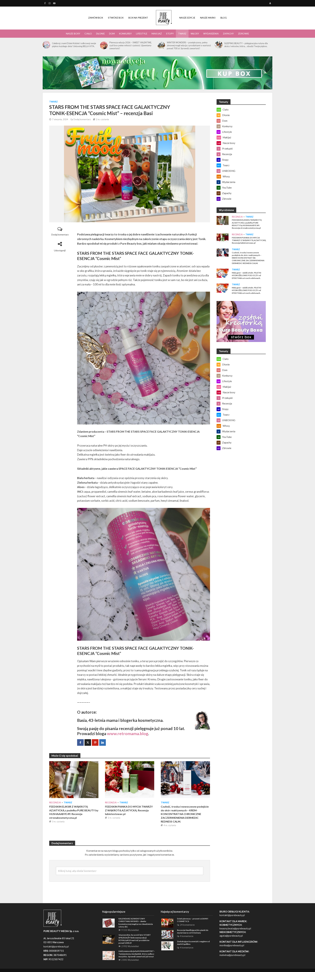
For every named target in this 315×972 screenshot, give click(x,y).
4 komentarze (186, 936)
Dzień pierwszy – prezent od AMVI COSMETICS (192, 919)
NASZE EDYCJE (187, 17)
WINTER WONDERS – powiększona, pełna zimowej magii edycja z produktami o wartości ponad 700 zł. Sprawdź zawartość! (189, 45)
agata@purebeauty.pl (231, 935)
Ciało (88, 33)
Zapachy (228, 33)
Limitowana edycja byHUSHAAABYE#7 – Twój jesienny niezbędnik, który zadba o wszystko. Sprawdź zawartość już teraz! (136, 954)
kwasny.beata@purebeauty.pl (235, 928)
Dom (112, 33)
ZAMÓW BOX (95, 17)
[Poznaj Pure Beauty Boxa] (157, 72)
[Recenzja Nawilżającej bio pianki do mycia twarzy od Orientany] (167, 934)
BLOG (223, 17)
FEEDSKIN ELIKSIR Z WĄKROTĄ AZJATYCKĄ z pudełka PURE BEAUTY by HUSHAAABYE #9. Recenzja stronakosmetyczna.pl (73, 812)
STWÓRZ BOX (116, 17)
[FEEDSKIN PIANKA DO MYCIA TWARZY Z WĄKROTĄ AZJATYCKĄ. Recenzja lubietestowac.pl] (129, 779)
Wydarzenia (211, 33)
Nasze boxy (73, 33)
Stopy (170, 33)
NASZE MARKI (208, 17)
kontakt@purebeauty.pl (232, 915)
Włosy (195, 33)
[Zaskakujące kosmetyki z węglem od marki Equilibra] (167, 945)
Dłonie (100, 33)
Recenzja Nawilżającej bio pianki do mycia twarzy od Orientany (192, 931)
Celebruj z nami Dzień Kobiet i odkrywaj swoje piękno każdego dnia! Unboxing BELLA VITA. (74, 45)
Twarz (182, 33)
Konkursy (125, 33)
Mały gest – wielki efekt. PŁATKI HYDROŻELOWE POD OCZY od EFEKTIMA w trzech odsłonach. (246, 275)
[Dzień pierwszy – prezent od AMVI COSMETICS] (167, 922)
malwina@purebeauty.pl (232, 954)
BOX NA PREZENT (138, 17)
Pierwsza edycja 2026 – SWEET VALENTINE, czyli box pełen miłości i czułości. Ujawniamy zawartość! (130, 45)
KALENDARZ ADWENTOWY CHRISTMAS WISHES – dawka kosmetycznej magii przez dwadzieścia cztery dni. (135, 922)
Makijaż (157, 33)
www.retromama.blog (127, 733)
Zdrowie (243, 33)
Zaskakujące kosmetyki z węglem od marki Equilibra (193, 942)
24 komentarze (187, 924)
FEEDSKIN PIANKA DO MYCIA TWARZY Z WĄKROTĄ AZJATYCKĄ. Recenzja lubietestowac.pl (129, 810)
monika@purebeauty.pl (232, 945)
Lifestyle (141, 33)
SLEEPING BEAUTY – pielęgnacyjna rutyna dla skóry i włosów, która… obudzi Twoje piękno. (246, 45)
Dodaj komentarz (82, 119)
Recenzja (55, 802)
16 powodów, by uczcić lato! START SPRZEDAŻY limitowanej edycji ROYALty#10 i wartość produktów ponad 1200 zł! (134, 939)
